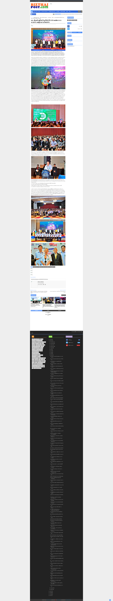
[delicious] (47, 1)
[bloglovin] (40, 1)
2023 (50, 592)
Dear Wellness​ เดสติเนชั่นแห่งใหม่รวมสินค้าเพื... (56, 447)
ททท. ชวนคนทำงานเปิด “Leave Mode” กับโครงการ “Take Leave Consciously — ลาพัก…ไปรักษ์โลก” (43, 14)
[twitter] (37, 1)
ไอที (40, 343)
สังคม (42, 343)
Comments (80, 32)
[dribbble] (41, 1)
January (51, 589)
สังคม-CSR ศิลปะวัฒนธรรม (36, 353)
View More (64, 295)
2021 (50, 595)
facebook (59, 310)
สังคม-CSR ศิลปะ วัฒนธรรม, (47, 24)
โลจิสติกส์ (36, 359)
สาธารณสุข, (52, 24)
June (51, 350)
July (51, 349)
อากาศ (33, 362)
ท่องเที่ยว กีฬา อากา (39, 363)
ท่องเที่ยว (42, 346)
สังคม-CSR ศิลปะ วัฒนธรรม (43, 17)
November (52, 343)
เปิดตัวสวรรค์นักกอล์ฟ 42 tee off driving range (56, 476)
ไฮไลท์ (52, 17)
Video (33, 359)
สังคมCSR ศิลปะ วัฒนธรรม (36, 366)
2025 (50, 340)
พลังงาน (33, 343)
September (52, 346)
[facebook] (35, 1)
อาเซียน (42, 366)
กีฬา (39, 359)
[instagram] (46, 1)
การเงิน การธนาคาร (44, 11)
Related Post (33, 295)
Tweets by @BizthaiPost (70, 46)
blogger (36, 310)
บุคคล (42, 359)
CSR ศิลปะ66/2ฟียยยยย (41, 362)
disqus (48, 310)
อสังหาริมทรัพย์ (62, 11)
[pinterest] (38, 1)
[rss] (43, 1)
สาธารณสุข (49, 17)
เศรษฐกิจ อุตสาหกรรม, (41, 24)
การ (32, 363)
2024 (50, 591)
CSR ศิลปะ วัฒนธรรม (39, 349)
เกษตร (67, 11)
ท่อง (35, 363)
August (51, 347)
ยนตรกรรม (37, 343)
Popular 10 (70, 32)
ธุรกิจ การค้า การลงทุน (36, 11)
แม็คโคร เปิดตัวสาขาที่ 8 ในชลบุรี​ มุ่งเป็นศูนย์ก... (56, 397)
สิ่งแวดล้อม (33, 340)
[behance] (44, 1)
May (51, 352)
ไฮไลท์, (55, 24)
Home (32, 17)
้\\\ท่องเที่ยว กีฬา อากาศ (37, 368)
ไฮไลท (36, 362)
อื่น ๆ (69, 11)
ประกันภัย (57, 11)
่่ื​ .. (32, 368)
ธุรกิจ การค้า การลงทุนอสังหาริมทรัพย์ (37, 365)
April (51, 353)
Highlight (75, 32)
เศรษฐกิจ (41, 350)
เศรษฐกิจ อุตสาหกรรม (52, 11)
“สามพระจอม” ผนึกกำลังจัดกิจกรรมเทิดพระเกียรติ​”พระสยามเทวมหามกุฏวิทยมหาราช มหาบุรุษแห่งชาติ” (79, 14)
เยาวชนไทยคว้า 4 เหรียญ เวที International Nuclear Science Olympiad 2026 (35, 305)
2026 (50, 339)
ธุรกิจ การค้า (34, 356)
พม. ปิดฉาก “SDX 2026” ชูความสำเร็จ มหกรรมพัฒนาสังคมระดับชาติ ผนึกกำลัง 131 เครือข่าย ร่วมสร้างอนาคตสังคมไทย (60, 306)
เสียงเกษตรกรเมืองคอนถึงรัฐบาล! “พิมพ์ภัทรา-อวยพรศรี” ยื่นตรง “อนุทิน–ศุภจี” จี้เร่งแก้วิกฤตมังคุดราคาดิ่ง (48, 306)
